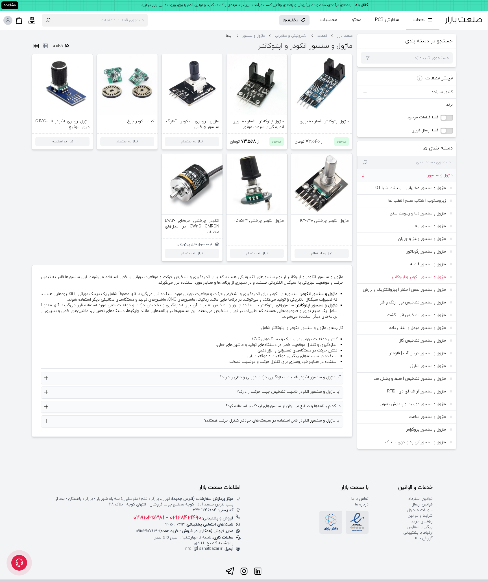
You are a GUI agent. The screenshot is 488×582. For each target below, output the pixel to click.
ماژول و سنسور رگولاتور (426, 251)
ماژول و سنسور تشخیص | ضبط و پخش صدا (409, 378)
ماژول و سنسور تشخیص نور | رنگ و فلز (413, 302)
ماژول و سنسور (440, 175)
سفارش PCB (387, 20)
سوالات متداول (420, 510)
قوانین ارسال (422, 504)
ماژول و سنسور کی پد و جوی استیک (415, 442)
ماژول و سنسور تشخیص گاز (422, 340)
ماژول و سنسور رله (430, 226)
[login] (7, 20)
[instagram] (244, 571)
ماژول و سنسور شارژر (427, 366)
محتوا (356, 20)
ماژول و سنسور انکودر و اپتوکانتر (418, 277)
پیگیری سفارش (420, 527)
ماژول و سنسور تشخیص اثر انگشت (416, 315)
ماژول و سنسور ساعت (427, 417)
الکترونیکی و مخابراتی (291, 36)
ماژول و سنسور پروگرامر (426, 429)
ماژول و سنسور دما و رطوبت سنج (418, 213)
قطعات (322, 36)
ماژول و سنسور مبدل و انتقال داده (417, 328)
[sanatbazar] (463, 20)
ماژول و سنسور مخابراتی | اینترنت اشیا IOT (410, 188)
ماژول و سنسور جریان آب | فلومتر (417, 353)
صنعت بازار (344, 36)
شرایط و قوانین (420, 515)
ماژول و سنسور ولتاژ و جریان (422, 239)
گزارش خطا (424, 538)
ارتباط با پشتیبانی (418, 532)
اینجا (229, 36)
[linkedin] (258, 571)
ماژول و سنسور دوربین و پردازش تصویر (413, 404)
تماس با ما (360, 498)
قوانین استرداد (420, 498)
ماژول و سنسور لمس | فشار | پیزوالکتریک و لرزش (404, 289)
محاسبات (328, 20)
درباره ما (362, 504)
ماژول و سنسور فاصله (428, 264)
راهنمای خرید (422, 521)
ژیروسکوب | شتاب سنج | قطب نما (417, 200)
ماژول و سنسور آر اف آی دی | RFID (416, 391)
